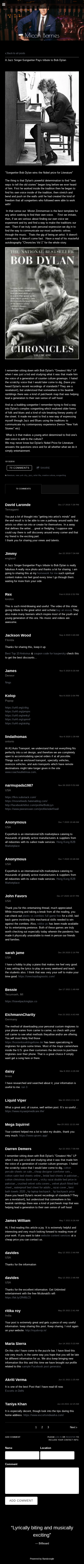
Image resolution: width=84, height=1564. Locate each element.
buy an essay (64, 610)
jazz (30, 475)
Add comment (21, 1500)
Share (45, 467)
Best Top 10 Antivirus (17, 653)
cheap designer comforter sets (52, 1171)
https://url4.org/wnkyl (17, 715)
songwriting (61, 475)
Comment (11, 1464)
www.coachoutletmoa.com (20, 772)
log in (58, 1437)
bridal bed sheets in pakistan (60, 1175)
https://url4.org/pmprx (17, 711)
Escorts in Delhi (14, 1390)
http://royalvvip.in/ (35, 1330)
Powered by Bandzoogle (42, 1559)
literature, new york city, (17, 475)
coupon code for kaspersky (50, 653)
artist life (37, 475)
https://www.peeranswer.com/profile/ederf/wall (32, 808)
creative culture (48, 475)
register (71, 1437)
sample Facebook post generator (41, 1366)
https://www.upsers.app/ (33, 1135)
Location (45, 1447)
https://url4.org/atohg (17, 723)
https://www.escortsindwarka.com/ (43, 1415)
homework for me (47, 573)
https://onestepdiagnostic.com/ (36, 976)
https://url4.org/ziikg (17, 707)
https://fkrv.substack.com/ (20, 797)
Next (72, 1427)
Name (8, 1447)
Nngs (8, 682)
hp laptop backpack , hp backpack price (51, 1191)
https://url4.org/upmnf (17, 719)
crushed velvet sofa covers (34, 1183)
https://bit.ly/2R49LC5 (18, 1297)
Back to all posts (16, 53)
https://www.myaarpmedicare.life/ (24, 1111)
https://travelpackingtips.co (21, 1001)
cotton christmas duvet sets (21, 1179)
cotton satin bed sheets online (23, 1175)
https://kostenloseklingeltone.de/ (24, 1042)
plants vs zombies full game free (42, 915)
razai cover (59, 1187)
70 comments (19, 467)
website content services (55, 1235)
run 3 (24, 1087)
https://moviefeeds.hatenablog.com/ (26, 801)
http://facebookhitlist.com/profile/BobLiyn (29, 805)
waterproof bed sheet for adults (32, 1187)
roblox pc (42, 923)
